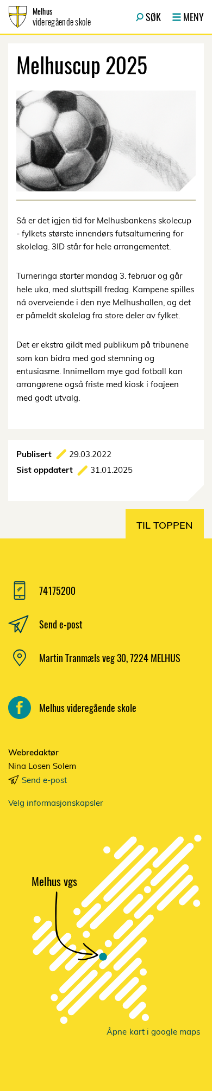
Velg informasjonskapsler (55, 803)
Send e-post (44, 780)
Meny (193, 17)
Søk (153, 17)
